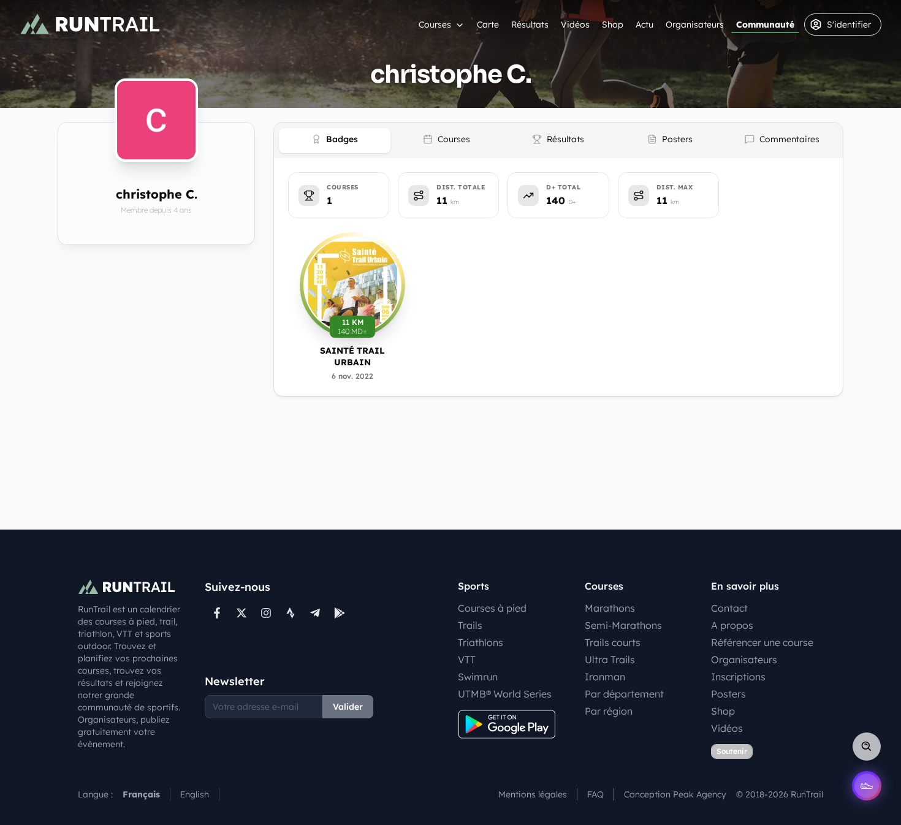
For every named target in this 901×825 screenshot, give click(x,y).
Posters (728, 694)
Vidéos (575, 24)
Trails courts (613, 642)
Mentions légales (532, 794)
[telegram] (315, 613)
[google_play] (339, 613)
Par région (609, 711)
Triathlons (480, 642)
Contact (729, 608)
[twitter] (241, 613)
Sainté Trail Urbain (352, 356)
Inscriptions (738, 677)
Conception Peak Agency (675, 794)
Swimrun (478, 677)
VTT (467, 659)
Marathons (610, 608)
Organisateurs (695, 24)
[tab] (334, 140)
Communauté (765, 24)
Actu (644, 24)
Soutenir (732, 751)
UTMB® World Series (505, 694)
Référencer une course (762, 642)
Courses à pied (492, 608)
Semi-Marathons (623, 625)
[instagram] (266, 613)
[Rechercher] (866, 746)
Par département (624, 694)
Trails (470, 625)
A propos (732, 625)
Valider (348, 706)
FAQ (595, 794)
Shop (612, 24)
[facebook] (217, 613)
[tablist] (558, 140)
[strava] (290, 613)
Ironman (605, 677)
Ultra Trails (610, 659)
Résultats (530, 24)
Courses (435, 24)
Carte (488, 24)
